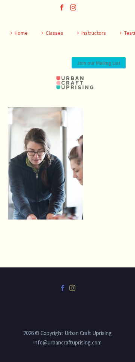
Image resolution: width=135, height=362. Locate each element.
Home (21, 33)
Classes (54, 33)
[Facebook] (62, 7)
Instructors (93, 33)
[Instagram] (73, 7)
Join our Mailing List (98, 62)
